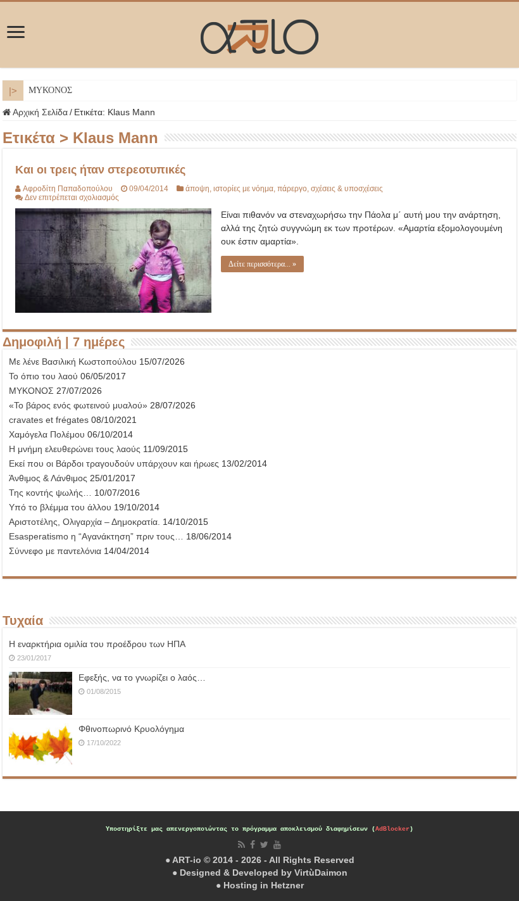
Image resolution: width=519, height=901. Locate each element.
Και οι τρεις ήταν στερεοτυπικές (100, 169)
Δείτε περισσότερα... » (262, 264)
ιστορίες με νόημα (243, 188)
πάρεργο (292, 188)
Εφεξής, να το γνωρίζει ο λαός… (142, 677)
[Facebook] (252, 844)
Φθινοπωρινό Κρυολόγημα (131, 729)
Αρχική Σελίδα (39, 112)
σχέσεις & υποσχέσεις (347, 188)
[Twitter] (264, 844)
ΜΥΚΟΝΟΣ (50, 90)
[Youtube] (277, 844)
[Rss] (241, 844)
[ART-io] (259, 35)
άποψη (197, 188)
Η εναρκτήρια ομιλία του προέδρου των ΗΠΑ (97, 644)
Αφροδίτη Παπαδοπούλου (68, 188)
